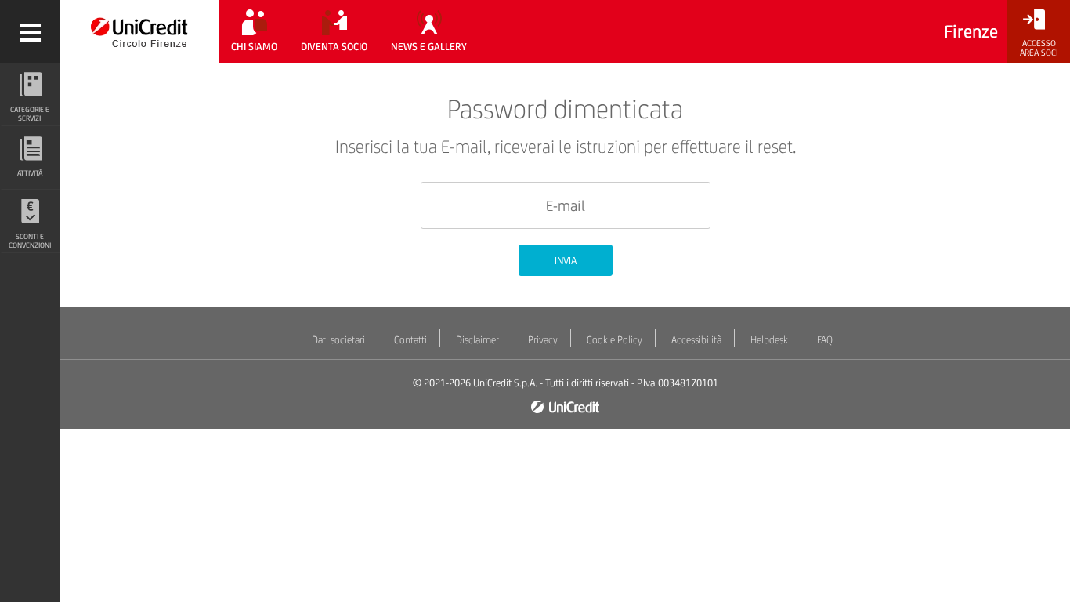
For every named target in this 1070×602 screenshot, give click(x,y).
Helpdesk (769, 340)
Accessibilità (696, 340)
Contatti (410, 340)
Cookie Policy (614, 340)
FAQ (825, 340)
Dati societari (338, 340)
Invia (566, 261)
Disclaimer (477, 340)
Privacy (543, 340)
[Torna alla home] (139, 31)
